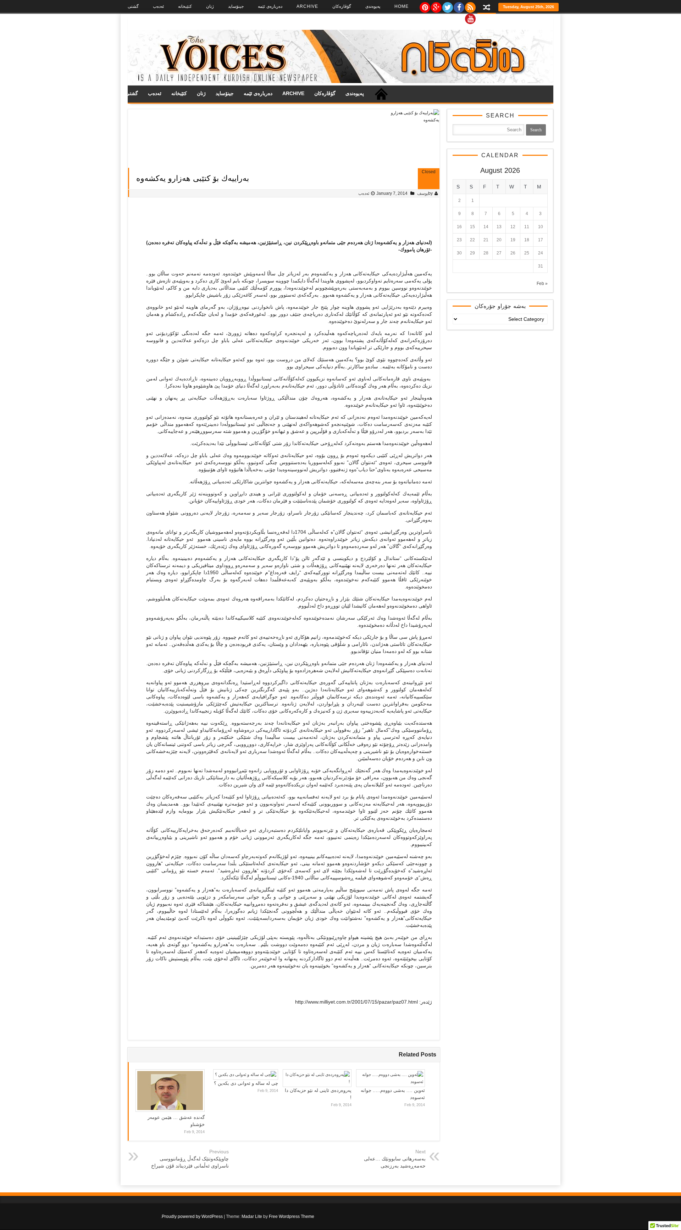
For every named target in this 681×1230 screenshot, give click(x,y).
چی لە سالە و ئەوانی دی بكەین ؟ (246, 1083)
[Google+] (436, 5)
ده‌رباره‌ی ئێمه (270, 6)
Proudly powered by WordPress (192, 1216)
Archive (307, 6)
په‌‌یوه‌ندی (372, 6)
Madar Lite (252, 1216)
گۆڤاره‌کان (341, 6)
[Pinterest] (424, 5)
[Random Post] (486, 8)
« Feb (542, 283)
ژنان (210, 6)
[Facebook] (458, 5)
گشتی (133, 6)
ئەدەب (158, 6)
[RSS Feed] (470, 5)
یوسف (422, 193)
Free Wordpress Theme (291, 1216)
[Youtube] (470, 17)
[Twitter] (447, 5)
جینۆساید (236, 6)
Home (401, 6)
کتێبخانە (185, 6)
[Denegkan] (340, 81)
